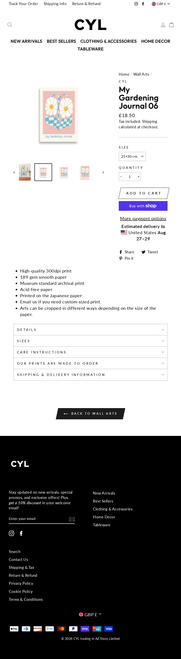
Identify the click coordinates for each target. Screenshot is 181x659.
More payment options (143, 218)
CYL (123, 81)
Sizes (23, 341)
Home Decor (155, 41)
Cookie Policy (21, 591)
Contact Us (18, 559)
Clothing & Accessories (108, 41)
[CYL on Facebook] (21, 533)
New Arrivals (26, 41)
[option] (58, 114)
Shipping (149, 121)
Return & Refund (86, 3)
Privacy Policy (21, 583)
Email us (28, 301)
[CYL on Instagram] (11, 533)
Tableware (90, 49)
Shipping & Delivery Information (61, 375)
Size (124, 147)
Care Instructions (42, 352)
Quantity (131, 168)
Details (27, 330)
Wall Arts (141, 74)
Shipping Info (55, 3)
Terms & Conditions (26, 599)
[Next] (101, 172)
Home (124, 74)
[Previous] (16, 172)
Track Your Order (23, 3)
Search (14, 551)
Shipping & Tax (21, 567)
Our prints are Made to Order (58, 363)
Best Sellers (61, 41)
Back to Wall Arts (94, 413)
